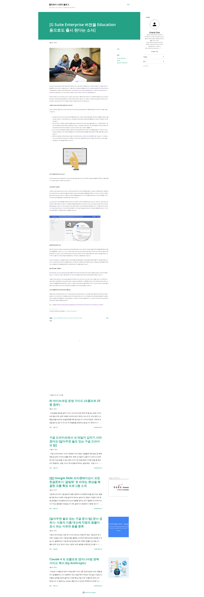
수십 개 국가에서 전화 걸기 (96, 283)
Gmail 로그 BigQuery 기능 (55, 260)
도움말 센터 (57, 300)
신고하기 (145, 66)
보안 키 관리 (55, 130)
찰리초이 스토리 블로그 (59, 4)
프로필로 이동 (154, 51)
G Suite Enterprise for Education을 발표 (62, 279)
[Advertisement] (76, 374)
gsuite (118, 60)
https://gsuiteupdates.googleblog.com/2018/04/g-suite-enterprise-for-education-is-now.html (80, 304)
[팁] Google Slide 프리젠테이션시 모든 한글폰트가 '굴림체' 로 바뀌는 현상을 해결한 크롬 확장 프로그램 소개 (74, 482)
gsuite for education (122, 62)
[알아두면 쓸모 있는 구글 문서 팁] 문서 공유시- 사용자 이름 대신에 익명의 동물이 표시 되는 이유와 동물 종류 (75, 522)
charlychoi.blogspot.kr (71, 311)
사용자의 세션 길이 (87, 136)
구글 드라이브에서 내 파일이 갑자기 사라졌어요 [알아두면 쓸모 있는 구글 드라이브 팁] (75, 441)
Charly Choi (154, 32)
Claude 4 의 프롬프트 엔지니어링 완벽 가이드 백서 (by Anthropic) (74, 561)
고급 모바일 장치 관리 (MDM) (56, 201)
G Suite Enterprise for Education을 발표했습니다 (82, 90)
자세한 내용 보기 (98, 427)
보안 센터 (65, 191)
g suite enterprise (121, 58)
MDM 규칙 (53, 204)
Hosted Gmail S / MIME (58, 123)
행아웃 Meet (52, 272)
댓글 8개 (55, 549)
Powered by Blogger (90, 592)
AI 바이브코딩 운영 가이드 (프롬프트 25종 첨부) (74, 403)
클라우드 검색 (52, 249)
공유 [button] (118, 49)
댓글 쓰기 (55, 427)
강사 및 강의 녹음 (74, 275)
